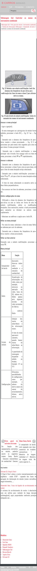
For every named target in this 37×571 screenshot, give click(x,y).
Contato (30, 7)
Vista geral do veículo (16, 25)
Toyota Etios (6, 554)
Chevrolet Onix (7, 540)
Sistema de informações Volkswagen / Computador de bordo (18, 27)
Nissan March (7, 552)
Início (3, 7)
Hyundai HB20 (7, 544)
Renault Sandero (8, 547)
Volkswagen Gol (5, 25)
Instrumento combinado (29, 25)
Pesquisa (19, 7)
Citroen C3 (6, 557)
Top (10, 7)
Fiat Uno (5, 542)
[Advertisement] (18, 49)
